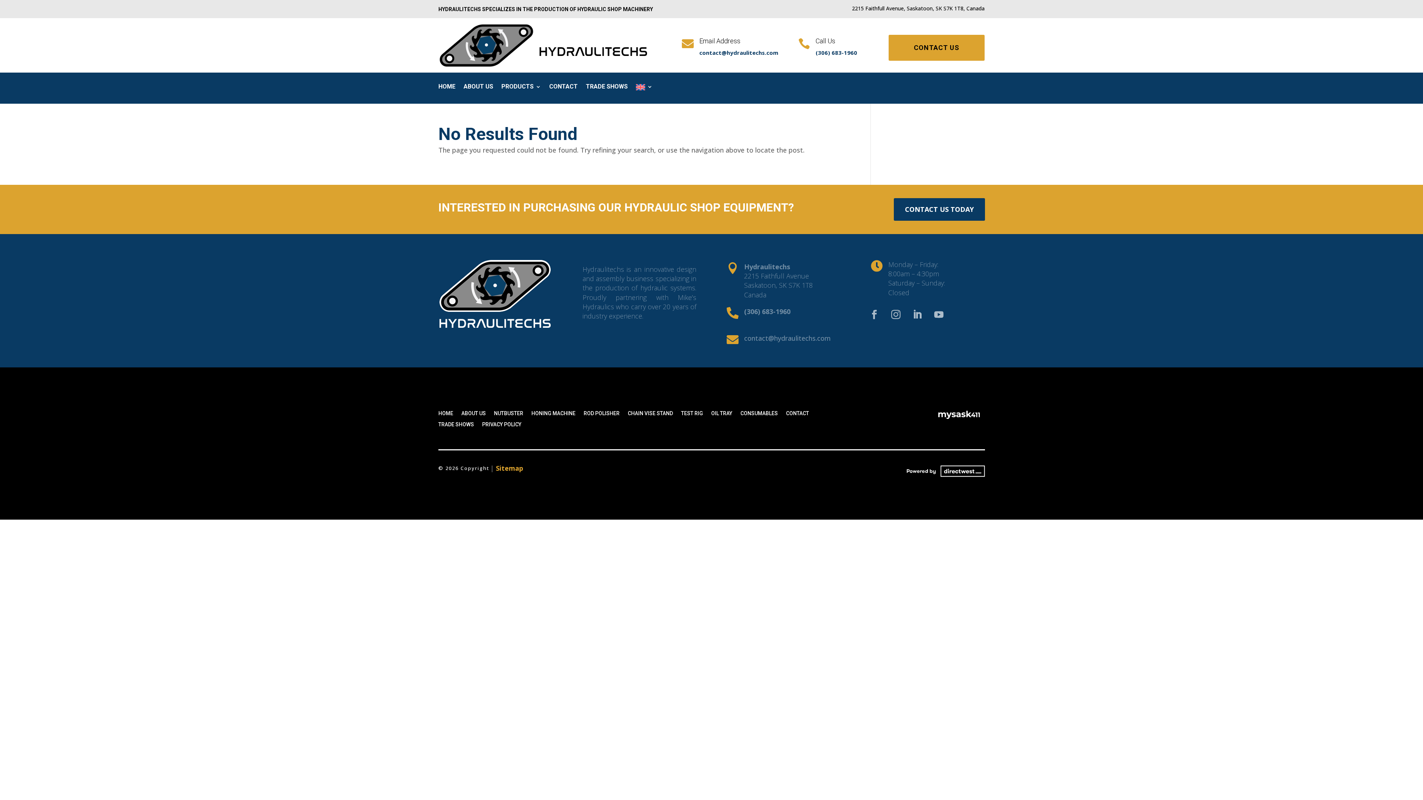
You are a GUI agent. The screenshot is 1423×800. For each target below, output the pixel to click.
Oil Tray (721, 413)
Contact (563, 87)
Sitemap (509, 468)
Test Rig (692, 413)
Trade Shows (607, 87)
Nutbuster (508, 413)
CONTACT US (936, 47)
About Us (478, 87)
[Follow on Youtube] (939, 315)
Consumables (759, 413)
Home (446, 87)
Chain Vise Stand (650, 413)
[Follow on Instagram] (896, 315)
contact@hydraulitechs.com (738, 52)
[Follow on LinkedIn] (917, 315)
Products (517, 87)
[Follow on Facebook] (874, 315)
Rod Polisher (602, 413)
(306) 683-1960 (836, 52)
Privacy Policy (501, 424)
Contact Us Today (939, 209)
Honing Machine (553, 413)
